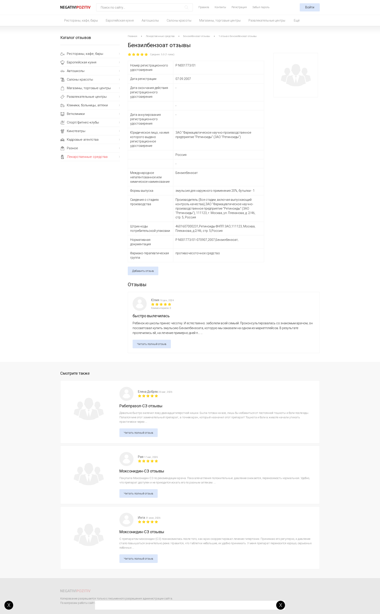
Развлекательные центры (266, 20)
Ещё (297, 20)
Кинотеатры (76, 131)
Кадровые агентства (83, 140)
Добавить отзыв (143, 271)
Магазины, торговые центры (220, 20)
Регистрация (239, 7)
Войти (309, 7)
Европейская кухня (120, 20)
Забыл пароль (260, 7)
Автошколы (150, 20)
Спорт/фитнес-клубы (83, 122)
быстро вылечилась (151, 315)
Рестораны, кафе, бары (81, 20)
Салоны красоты (179, 20)
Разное (72, 148)
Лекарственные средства (87, 157)
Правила (203, 7)
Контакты (220, 7)
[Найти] (186, 7)
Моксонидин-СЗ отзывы (141, 471)
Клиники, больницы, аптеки (87, 105)
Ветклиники (76, 114)
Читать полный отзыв (151, 344)
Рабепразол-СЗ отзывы (141, 406)
